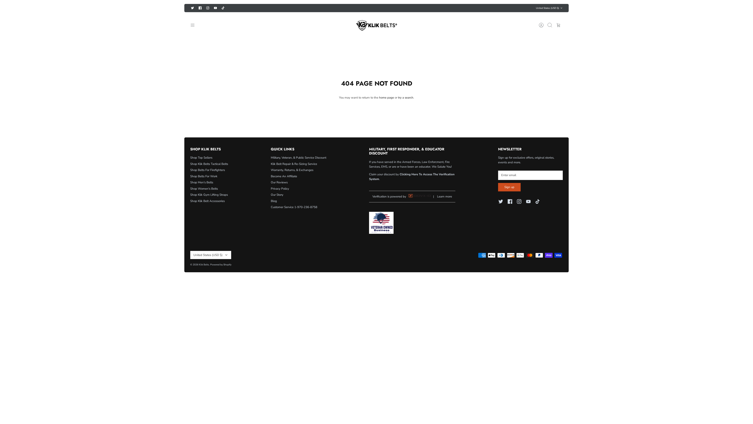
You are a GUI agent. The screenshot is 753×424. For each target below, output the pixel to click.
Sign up (509, 187)
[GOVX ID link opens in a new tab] (419, 197)
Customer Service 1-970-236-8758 (294, 207)
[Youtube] (215, 8)
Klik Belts (204, 264)
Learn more (444, 196)
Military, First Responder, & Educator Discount (376, 8)
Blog (274, 201)
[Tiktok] (223, 8)
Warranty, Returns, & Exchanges (292, 170)
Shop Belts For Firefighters (207, 170)
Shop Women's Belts (204, 189)
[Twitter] (192, 8)
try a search (405, 98)
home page (386, 98)
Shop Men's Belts (201, 182)
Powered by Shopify (220, 264)
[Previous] (315, 8)
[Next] (438, 8)
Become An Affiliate (284, 176)
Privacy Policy (280, 189)
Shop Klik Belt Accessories (207, 201)
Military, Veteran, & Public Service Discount (298, 158)
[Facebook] (200, 8)
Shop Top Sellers (201, 158)
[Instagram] (208, 8)
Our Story (277, 195)
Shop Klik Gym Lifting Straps (209, 195)
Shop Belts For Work (203, 176)
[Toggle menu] (194, 25)
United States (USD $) (547, 8)
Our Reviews (279, 182)
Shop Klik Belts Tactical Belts (209, 164)
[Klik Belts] (376, 25)
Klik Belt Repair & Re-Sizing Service (294, 164)
